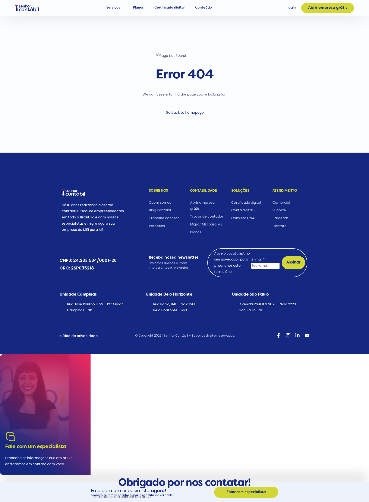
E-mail (258, 259)
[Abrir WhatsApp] (10, 491)
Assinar (293, 262)
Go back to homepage (184, 112)
